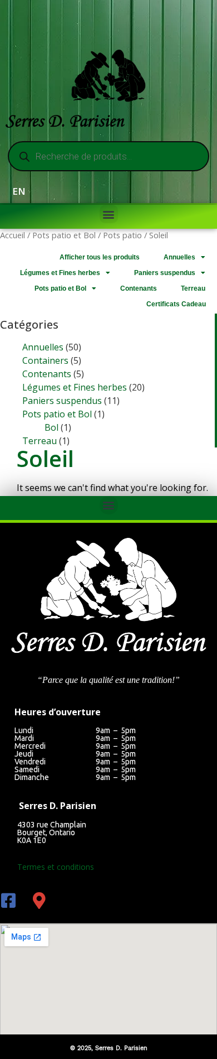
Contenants (138, 288)
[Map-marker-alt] (39, 900)
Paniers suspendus (164, 273)
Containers (45, 360)
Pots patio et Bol (64, 234)
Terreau (193, 288)
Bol (51, 427)
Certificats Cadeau (176, 304)
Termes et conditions (55, 866)
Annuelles (179, 257)
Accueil (12, 234)
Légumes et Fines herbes (60, 273)
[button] (109, 214)
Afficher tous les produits (100, 257)
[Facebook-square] (8, 900)
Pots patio (122, 234)
